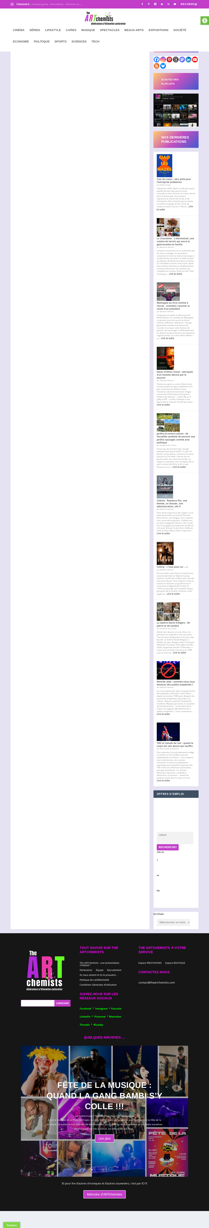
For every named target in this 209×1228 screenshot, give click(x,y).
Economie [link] (21, 41)
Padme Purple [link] (86, 1115)
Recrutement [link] (114, 969)
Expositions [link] (159, 30)
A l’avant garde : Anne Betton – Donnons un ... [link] (57, 4)
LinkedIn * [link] (87, 1016)
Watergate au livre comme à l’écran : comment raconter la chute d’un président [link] (173, 305)
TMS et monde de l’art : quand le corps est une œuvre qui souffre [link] (175, 744)
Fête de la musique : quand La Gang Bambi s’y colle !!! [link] (104, 1096)
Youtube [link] (116, 1008)
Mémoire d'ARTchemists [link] (104, 1194)
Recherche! (168, 847)
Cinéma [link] (18, 30)
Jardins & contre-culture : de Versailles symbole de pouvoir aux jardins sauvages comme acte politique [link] (176, 438)
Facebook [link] (86, 1008)
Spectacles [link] (110, 30)
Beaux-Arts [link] (134, 30)
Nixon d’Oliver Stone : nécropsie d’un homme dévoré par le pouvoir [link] (175, 374)
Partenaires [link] (86, 969)
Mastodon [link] (115, 1016)
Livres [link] (71, 30)
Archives (158, 914)
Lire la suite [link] (175, 273)
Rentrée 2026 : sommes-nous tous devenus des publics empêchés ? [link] (176, 683)
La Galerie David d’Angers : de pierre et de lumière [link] (173, 624)
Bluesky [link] (98, 1024)
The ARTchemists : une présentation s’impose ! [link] (99, 963)
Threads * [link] (87, 1024)
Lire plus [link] (104, 1138)
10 (117, 1169)
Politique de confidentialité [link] (94, 979)
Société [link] (179, 30)
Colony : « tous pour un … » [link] (172, 566)
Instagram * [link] (103, 1008)
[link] (205, 20)
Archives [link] (112, 1115)
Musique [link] (88, 30)
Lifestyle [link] (53, 30)
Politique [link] (42, 41)
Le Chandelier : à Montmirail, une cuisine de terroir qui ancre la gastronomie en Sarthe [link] (175, 241)
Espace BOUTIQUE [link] (175, 963)
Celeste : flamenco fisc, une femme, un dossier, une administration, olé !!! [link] (172, 503)
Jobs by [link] (160, 871)
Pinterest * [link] (101, 1016)
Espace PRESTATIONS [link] (150, 963)
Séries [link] (34, 30)
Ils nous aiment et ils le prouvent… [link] (98, 974)
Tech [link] (95, 41)
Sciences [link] (79, 41)
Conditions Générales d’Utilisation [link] (98, 984)
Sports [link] (61, 41)
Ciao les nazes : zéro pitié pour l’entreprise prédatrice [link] (174, 181)
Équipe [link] (100, 969)
